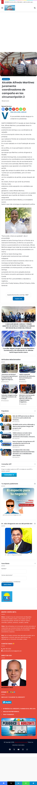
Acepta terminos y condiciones (11, 581)
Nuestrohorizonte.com (21, 742)
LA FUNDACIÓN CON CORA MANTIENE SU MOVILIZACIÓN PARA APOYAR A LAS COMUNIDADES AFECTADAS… (23, 452)
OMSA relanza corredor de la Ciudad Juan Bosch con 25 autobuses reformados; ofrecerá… (24, 435)
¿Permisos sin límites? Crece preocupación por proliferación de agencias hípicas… (9, 377)
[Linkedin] (10, 109)
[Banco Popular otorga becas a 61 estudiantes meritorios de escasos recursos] (6, 444)
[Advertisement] (18, 32)
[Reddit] (17, 109)
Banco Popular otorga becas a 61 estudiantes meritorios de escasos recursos (23, 443)
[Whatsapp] (20, 109)
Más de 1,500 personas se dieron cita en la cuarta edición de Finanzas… (23, 418)
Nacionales (6, 79)
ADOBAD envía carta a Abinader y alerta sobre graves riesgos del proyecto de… (24, 426)
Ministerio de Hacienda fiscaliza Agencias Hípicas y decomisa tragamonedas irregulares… (26, 398)
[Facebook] (3, 109)
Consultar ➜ (9, 475)
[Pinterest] (13, 109)
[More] (24, 109)
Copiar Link (18, 298)
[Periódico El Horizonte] (9, 7)
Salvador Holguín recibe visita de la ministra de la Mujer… (9, 396)
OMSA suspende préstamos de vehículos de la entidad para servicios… (27, 377)
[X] (6, 109)
